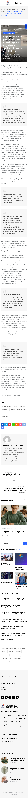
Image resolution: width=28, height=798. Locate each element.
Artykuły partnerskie (7, 528)
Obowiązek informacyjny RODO (10, 738)
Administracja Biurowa (7, 644)
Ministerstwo (5, 655)
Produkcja (4, 658)
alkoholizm (22, 406)
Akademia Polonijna (6, 406)
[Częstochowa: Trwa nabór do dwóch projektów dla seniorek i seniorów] (4, 779)
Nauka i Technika (17, 528)
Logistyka (11, 651)
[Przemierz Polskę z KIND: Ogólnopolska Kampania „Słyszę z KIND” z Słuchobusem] (21, 578)
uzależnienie (5, 416)
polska (3, 413)
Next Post (21, 486)
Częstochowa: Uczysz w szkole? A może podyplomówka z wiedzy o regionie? (15, 490)
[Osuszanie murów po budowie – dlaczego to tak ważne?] (4, 770)
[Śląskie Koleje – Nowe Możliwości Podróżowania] (7, 575)
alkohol (15, 406)
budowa (17, 644)
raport (9, 413)
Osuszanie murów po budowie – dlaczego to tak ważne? (17, 770)
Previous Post (8, 472)
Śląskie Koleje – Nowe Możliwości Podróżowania (6, 582)
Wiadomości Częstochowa (13, 446)
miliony (13, 409)
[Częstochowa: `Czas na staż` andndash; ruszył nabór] (7, 557)
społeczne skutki (18, 413)
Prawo (23, 655)
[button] (23, 500)
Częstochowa (5, 409)
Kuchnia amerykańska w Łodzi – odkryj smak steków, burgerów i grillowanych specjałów (13, 635)
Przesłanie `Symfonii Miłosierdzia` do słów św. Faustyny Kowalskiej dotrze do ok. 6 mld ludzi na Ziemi (14, 621)
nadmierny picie (21, 409)
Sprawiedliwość (17, 658)
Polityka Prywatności (7, 741)
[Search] (26, 3)
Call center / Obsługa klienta (9, 648)
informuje (4, 651)
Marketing (18, 651)
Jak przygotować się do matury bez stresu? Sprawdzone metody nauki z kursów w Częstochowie (12, 599)
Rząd (10, 658)
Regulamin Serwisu (7, 744)
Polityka (12, 655)
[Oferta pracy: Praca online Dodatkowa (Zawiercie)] (21, 559)
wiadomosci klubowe (7, 662)
